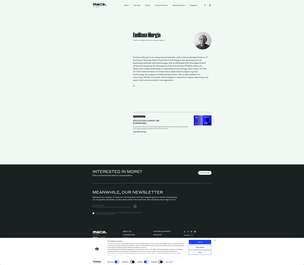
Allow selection (200, 247)
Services (137, 5)
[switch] (132, 262)
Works (147, 5)
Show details (169, 262)
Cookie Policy (135, 257)
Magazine (193, 5)
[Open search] (204, 5)
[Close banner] (214, 240)
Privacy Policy (111, 214)
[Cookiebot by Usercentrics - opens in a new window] (97, 262)
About (126, 5)
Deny (200, 252)
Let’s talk (205, 173)
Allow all (200, 242)
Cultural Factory (161, 5)
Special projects (179, 5)
